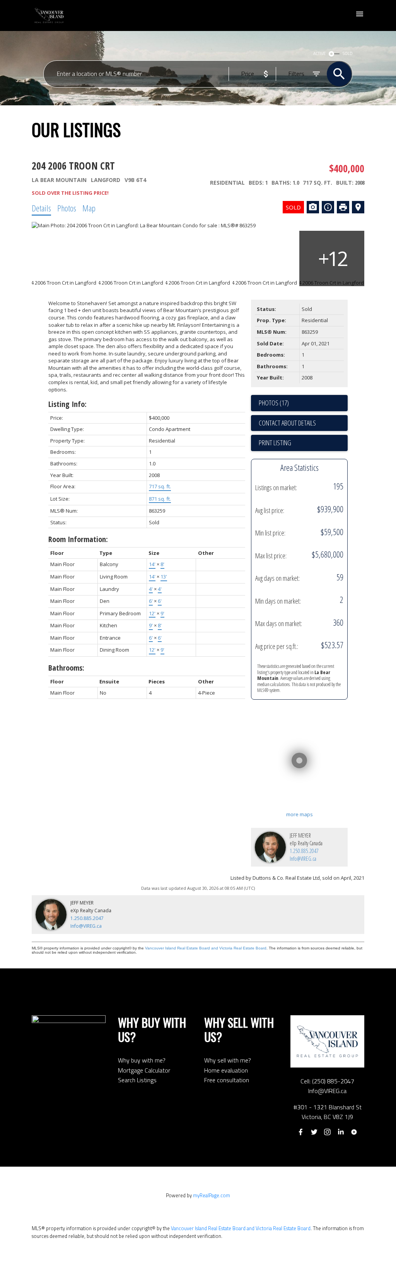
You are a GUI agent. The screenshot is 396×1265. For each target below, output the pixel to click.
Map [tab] (89, 208)
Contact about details (287, 422)
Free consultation (226, 1080)
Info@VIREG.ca (303, 858)
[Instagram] (327, 1131)
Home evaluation (226, 1070)
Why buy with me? (142, 1060)
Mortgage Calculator (144, 1070)
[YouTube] (353, 1131)
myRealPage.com (211, 1195)
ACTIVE (319, 53)
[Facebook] (300, 1131)
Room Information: (78, 539)
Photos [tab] (66, 208)
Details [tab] (41, 208)
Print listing (275, 442)
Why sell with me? (227, 1060)
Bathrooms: (66, 668)
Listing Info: (67, 404)
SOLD (348, 53)
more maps (299, 814)
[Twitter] (314, 1131)
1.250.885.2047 (304, 851)
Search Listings (137, 1080)
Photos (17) (274, 402)
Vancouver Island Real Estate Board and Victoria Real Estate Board (205, 948)
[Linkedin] (340, 1131)
